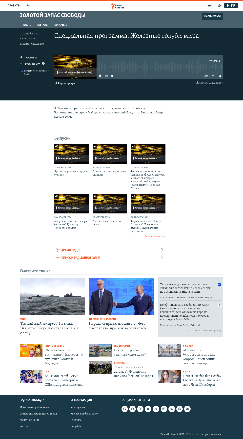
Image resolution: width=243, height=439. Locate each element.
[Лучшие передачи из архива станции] (71, 154)
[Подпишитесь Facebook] (132, 409)
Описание (60, 25)
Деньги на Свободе (102, 318)
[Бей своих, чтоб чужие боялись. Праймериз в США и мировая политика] (31, 376)
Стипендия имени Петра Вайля (38, 414)
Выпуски (42, 25)
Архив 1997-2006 (29, 420)
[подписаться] (187, 409)
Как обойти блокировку (85, 414)
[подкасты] (219, 5)
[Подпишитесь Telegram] (156, 409)
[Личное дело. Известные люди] (110, 203)
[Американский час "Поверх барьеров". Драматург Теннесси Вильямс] (71, 203)
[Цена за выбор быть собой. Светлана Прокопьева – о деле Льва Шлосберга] (169, 376)
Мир (23, 318)
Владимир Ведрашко (32, 44)
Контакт (24, 426)
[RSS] (171, 409)
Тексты (27, 25)
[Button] (28, 58)
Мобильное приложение (34, 407)
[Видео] (209, 5)
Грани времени (122, 346)
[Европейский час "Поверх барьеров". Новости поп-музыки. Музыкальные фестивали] (148, 203)
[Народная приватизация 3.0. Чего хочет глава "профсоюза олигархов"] (121, 296)
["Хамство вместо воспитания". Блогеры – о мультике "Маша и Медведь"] (31, 350)
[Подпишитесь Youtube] (148, 409)
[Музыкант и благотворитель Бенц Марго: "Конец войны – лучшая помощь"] (169, 350)
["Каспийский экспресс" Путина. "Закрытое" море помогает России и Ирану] (52, 296)
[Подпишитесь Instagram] (164, 409)
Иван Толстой (28, 38)
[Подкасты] (179, 409)
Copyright (76, 426)
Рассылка (76, 420)
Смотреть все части (154, 236)
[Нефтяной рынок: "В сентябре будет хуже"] (100, 350)
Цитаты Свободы (54, 346)
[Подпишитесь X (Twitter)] (140, 409)
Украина (188, 346)
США (47, 372)
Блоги (186, 372)
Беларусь (119, 363)
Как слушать (78, 407)
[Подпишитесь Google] (125, 409)
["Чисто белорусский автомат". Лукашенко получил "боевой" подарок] (100, 367)
